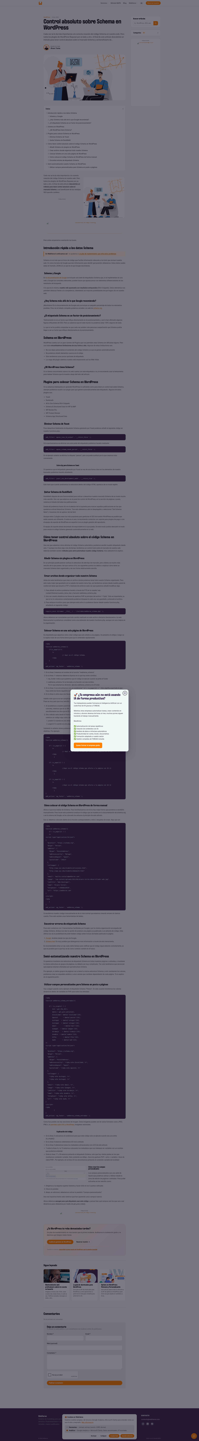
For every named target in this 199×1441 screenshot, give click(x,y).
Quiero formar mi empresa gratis (88, 745)
